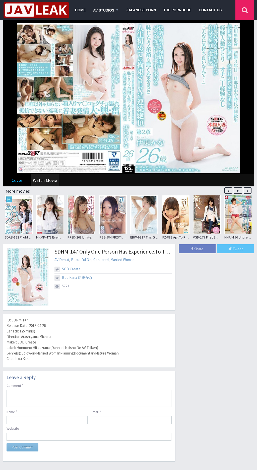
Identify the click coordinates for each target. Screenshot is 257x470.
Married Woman (122, 259)
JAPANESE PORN (141, 10)
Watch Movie (45, 180)
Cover (17, 180)
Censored (101, 259)
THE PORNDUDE (177, 10)
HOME (80, 10)
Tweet (237, 249)
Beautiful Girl (81, 259)
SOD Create (71, 269)
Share (198, 249)
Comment (15, 385)
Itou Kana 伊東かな (77, 277)
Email (96, 411)
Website (13, 428)
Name (12, 411)
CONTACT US (210, 10)
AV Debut (61, 259)
